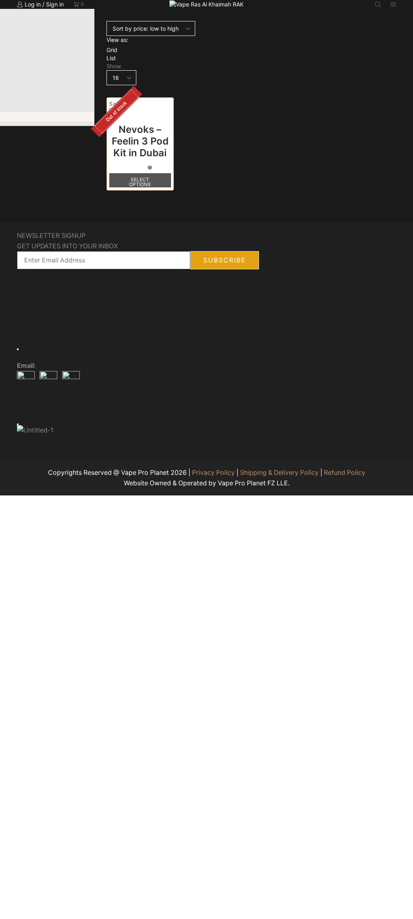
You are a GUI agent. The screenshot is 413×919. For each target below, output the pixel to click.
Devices (29, 416)
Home (26, 287)
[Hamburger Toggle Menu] (18, 349)
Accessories (153, 416)
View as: (117, 39)
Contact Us (71, 287)
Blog (95, 287)
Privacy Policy (213, 472)
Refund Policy (344, 472)
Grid (111, 49)
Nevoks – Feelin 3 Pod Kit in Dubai (140, 141)
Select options (140, 181)
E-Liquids (120, 416)
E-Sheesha (90, 416)
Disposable (57, 416)
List (111, 58)
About (44, 287)
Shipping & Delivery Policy (279, 472)
